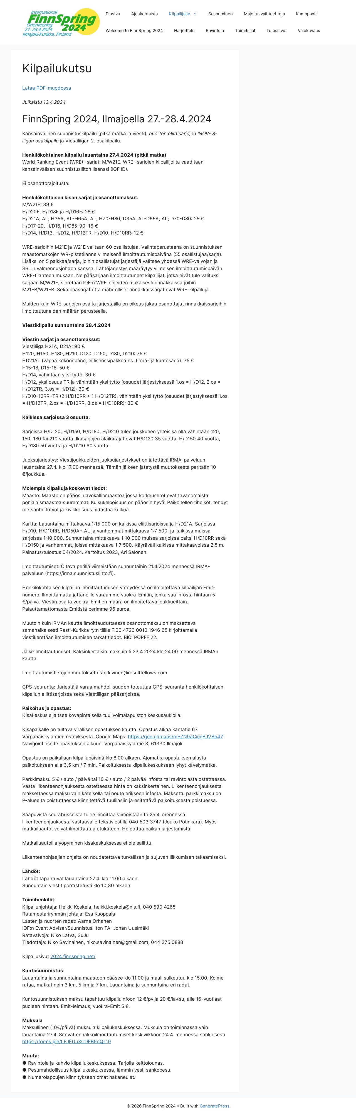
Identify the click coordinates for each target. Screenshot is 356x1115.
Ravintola (215, 30)
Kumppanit (306, 13)
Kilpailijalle (179, 13)
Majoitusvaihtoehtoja (264, 13)
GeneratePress (214, 1106)
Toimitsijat (245, 30)
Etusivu (113, 13)
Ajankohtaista (144, 13)
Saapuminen (220, 13)
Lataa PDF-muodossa (46, 88)
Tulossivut (276, 30)
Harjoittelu (184, 30)
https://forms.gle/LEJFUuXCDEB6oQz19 (66, 1041)
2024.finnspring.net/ (72, 956)
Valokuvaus (309, 30)
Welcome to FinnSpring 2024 (134, 30)
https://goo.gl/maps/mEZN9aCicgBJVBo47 (175, 736)
